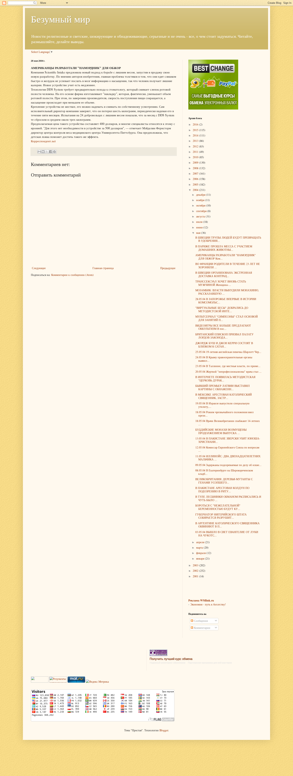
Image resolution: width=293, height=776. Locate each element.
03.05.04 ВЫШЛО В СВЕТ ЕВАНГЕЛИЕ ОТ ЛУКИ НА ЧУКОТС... (226, 533)
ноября (200, 200)
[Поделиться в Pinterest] (54, 152)
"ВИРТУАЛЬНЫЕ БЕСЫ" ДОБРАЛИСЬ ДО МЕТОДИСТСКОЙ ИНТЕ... (221, 309)
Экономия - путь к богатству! (208, 604)
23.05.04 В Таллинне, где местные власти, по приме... (228, 366)
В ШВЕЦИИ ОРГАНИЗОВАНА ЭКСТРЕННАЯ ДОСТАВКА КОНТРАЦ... (223, 274)
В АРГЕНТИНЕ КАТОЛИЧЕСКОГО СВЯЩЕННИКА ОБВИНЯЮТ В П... (227, 524)
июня (199, 227)
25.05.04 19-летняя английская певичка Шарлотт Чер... (228, 352)
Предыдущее (167, 268)
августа (201, 216)
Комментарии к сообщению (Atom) (72, 275)
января (200, 558)
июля (199, 222)
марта (200, 547)
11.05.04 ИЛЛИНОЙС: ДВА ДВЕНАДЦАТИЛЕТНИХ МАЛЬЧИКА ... (228, 457)
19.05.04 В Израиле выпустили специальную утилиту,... (222, 405)
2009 (196, 162)
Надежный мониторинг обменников (167, 662)
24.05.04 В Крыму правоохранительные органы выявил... (223, 358)
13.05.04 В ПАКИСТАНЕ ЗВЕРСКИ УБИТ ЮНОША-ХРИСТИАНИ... (227, 440)
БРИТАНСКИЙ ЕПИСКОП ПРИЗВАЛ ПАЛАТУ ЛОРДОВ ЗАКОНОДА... (224, 336)
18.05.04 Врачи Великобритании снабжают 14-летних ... (227, 422)
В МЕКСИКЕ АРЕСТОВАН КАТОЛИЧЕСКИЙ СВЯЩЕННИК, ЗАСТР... (223, 396)
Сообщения (200, 621)
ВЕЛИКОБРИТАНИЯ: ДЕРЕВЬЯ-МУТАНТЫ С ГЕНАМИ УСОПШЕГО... (224, 480)
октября (201, 205)
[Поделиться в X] (47, 152)
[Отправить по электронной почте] (39, 152)
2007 (196, 173)
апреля (200, 542)
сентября (201, 211)
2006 (196, 179)
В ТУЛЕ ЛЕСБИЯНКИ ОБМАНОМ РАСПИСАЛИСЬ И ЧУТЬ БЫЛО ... (228, 498)
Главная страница (103, 268)
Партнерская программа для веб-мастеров (210, 662)
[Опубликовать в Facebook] (51, 152)
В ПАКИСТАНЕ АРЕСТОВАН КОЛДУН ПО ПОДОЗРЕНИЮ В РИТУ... (222, 489)
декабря (201, 194)
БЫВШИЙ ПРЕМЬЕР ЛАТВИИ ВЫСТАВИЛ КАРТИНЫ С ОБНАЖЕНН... (222, 387)
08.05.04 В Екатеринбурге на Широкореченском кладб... (224, 472)
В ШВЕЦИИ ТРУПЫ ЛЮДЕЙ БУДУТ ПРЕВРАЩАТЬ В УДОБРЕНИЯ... (228, 239)
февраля (201, 553)
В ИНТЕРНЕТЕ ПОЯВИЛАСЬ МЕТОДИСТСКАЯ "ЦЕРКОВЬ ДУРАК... (225, 378)
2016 (196, 124)
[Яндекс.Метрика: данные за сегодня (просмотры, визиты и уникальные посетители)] (97, 682)
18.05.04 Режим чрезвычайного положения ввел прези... (224, 413)
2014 (196, 135)
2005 (196, 184)
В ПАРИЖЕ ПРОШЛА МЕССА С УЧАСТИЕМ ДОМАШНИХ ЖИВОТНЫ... (223, 248)
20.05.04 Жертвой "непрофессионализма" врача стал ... (228, 371)
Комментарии (201, 628)
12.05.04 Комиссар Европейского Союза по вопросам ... (227, 449)
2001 (196, 576)
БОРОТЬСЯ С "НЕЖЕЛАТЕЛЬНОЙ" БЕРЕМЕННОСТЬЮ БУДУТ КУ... (217, 507)
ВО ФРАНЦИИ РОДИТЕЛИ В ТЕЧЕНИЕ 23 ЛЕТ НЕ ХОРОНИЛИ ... (227, 265)
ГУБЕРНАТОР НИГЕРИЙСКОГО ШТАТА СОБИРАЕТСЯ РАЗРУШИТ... (221, 516)
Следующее (39, 268)
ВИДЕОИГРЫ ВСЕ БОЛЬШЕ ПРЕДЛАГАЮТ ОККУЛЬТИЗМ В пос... (223, 327)
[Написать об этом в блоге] (43, 152)
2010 (196, 157)
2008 (196, 168)
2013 (196, 141)
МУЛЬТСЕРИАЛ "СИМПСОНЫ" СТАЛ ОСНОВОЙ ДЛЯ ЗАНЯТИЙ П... (226, 318)
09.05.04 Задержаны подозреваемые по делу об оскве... (228, 465)
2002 (196, 571)
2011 (196, 152)
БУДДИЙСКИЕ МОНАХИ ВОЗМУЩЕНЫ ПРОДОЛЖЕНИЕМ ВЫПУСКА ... (221, 431)
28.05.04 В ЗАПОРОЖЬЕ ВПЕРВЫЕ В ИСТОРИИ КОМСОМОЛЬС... (225, 300)
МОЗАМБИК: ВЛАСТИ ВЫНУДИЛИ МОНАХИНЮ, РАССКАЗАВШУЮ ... (227, 291)
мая (198, 233)
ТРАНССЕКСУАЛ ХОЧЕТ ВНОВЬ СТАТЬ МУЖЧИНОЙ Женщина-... (220, 283)
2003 (196, 565)
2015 (196, 130)
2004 (196, 190)
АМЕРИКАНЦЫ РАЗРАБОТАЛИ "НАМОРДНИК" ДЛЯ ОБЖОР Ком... (225, 256)
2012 (196, 146)
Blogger (163, 730)
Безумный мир (60, 18)
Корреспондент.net (43, 141)
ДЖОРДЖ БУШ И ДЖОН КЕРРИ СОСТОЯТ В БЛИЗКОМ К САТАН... (224, 344)
